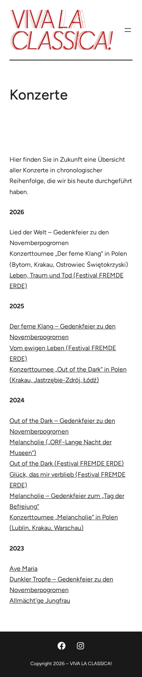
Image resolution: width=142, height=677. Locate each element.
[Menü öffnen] (128, 30)
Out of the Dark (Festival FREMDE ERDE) (66, 463)
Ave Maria (23, 568)
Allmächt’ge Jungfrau (39, 600)
